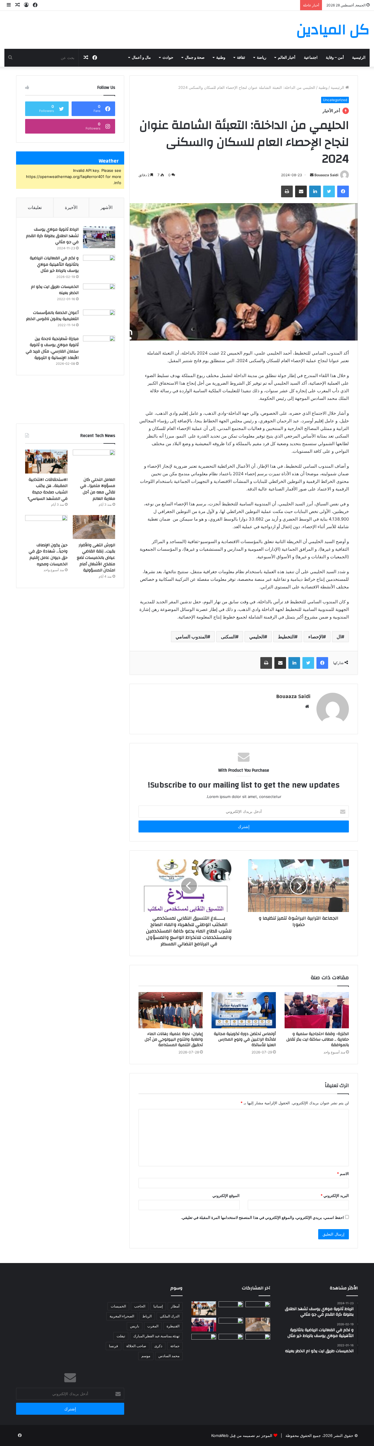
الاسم (343, 1173)
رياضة (261, 58)
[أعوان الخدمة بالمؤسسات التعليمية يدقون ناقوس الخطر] (99, 320)
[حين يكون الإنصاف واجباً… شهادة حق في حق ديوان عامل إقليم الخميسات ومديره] (46, 527)
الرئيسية (359, 58)
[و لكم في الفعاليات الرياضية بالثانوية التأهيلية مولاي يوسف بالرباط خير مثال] (99, 266)
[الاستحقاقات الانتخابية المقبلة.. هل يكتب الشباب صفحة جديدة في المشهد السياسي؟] (46, 462)
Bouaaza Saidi (326, 175)
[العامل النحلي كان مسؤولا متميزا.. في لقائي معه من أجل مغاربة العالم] (94, 462)
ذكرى (158, 1346)
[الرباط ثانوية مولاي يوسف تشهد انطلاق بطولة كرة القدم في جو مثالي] (99, 237)
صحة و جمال (195, 58)
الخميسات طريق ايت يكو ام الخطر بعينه (55, 290)
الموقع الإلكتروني (226, 1195)
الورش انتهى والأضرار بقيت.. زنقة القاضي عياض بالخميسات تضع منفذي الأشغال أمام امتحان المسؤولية (96, 557)
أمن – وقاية (335, 58)
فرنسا (113, 1346)
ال (339, 637)
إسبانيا (158, 1306)
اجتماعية (311, 58)
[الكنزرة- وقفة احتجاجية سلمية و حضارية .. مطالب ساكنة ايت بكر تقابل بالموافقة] (317, 1010)
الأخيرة (71, 207)
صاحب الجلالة (136, 1346)
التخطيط (286, 637)
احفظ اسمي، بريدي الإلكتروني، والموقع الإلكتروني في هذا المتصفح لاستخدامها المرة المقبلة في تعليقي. (262, 1217)
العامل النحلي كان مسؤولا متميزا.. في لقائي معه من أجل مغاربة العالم (97, 489)
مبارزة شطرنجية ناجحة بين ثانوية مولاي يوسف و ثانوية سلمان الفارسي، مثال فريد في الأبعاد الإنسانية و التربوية (52, 348)
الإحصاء (315, 637)
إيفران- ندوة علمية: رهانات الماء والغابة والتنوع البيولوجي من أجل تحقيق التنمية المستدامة (174, 1039)
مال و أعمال (141, 58)
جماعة (174, 1346)
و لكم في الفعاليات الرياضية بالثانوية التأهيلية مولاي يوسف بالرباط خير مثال (54, 264)
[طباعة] (287, 191)
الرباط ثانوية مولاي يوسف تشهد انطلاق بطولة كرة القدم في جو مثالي (52, 236)
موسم (145, 1356)
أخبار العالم (286, 58)
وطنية (220, 58)
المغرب (152, 1326)
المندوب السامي (191, 637)
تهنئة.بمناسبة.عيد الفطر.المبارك (156, 1336)
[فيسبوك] (343, 191)
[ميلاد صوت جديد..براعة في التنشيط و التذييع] (203, 1341)
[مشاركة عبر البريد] (301, 191)
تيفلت (121, 1336)
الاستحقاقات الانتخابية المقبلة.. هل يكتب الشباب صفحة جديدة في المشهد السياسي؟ (47, 489)
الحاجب (139, 1306)
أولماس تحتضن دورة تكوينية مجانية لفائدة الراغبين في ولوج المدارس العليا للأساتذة (245, 1039)
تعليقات (35, 207)
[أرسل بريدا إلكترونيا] (312, 175)
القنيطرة (173, 1326)
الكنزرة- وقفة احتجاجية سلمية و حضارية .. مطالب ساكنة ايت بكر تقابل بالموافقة (317, 1039)
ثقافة (241, 58)
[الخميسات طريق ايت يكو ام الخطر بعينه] (99, 294)
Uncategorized (335, 100)
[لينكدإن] (315, 191)
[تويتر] (329, 191)
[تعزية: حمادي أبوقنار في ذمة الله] (231, 1308)
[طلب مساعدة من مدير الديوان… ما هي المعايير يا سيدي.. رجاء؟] (231, 1341)
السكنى (228, 637)
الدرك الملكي (169, 1316)
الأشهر (106, 207)
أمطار (175, 1306)
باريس (134, 1326)
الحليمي (256, 637)
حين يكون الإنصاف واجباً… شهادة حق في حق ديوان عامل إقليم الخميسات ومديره (48, 554)
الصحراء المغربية (122, 1316)
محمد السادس (168, 1356)
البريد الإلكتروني (335, 1195)
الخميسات (118, 1306)
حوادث (167, 58)
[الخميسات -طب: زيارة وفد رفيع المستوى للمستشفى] (257, 1341)
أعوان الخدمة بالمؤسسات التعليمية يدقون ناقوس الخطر (52, 316)
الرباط (147, 1316)
